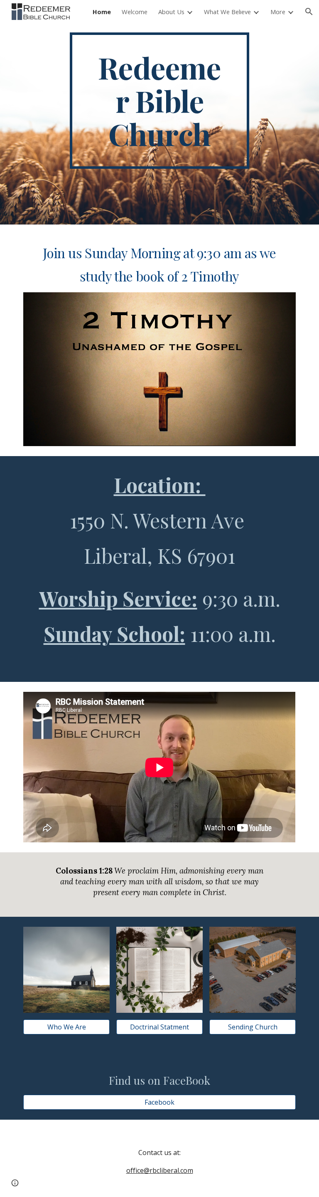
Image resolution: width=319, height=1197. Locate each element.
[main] (159, 100)
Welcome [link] (134, 11)
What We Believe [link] (227, 11)
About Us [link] (171, 11)
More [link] (277, 11)
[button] (309, 12)
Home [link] (102, 11)
